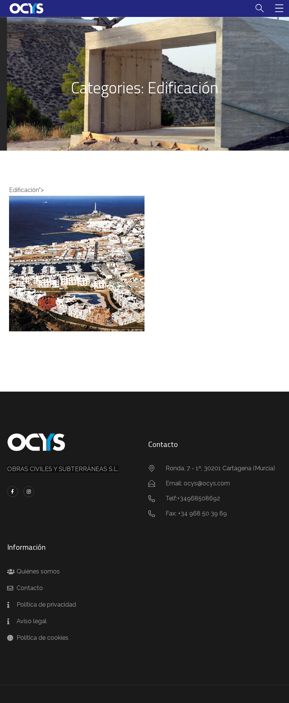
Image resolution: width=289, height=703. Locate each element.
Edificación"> (76, 249)
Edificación (77, 267)
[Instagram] (28, 491)
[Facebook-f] (12, 491)
